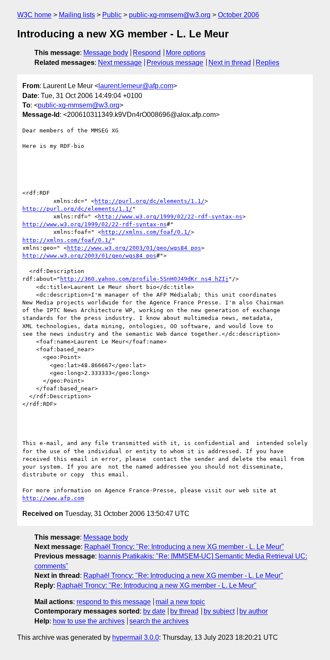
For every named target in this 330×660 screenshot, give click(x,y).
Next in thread (229, 62)
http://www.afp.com (53, 498)
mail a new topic (180, 601)
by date (154, 611)
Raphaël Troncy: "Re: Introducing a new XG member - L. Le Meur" (184, 546)
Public (112, 14)
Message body (105, 52)
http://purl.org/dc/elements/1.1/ (150, 201)
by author (253, 611)
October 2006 (238, 14)
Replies (267, 62)
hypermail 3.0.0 (135, 637)
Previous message (175, 62)
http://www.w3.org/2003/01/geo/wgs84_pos (134, 248)
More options (185, 52)
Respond (147, 52)
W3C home (34, 14)
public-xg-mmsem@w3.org (170, 14)
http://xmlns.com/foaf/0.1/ (146, 232)
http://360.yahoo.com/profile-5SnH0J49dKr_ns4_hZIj (144, 279)
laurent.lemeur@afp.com (135, 85)
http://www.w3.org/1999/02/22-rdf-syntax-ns (170, 216)
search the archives (159, 621)
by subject (219, 611)
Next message (120, 62)
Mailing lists (77, 14)
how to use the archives (89, 621)
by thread (184, 611)
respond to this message (113, 601)
